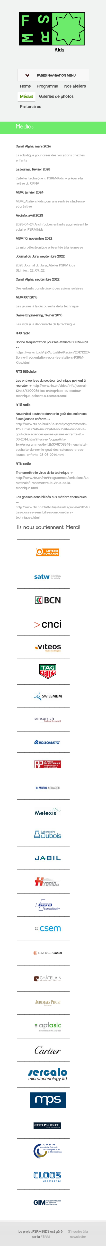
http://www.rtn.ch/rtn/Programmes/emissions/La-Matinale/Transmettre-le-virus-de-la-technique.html (53, 483)
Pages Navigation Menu (56, 75)
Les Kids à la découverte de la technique (45, 324)
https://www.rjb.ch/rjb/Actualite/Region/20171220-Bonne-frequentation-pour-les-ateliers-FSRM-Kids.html (53, 357)
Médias (26, 97)
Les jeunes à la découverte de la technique (47, 306)
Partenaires (30, 107)
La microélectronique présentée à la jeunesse (49, 247)
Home (25, 86)
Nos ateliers (75, 86)
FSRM (45, 1237)
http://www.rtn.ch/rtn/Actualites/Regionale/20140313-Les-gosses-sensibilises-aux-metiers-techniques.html (56, 512)
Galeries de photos (56, 97)
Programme (47, 86)
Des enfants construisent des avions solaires (49, 288)
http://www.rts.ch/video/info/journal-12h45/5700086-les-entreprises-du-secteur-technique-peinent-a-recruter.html (51, 391)
